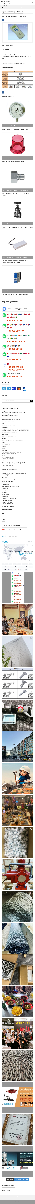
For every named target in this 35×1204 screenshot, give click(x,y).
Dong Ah (4, 498)
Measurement (5, 427)
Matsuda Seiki (13, 452)
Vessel (8, 158)
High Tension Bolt (6, 496)
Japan (4, 12)
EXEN (3, 486)
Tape (3, 423)
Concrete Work (5, 484)
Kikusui (7, 425)
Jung (7, 414)
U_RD (15, 479)
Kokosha (11, 479)
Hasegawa (4, 429)
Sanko (27, 430)
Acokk (3, 462)
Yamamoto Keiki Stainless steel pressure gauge (15, 129)
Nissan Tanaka (19, 440)
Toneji (11, 503)
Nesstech (14, 464)
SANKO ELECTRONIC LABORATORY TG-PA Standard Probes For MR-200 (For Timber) (17, 261)
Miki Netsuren (10, 415)
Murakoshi (22, 462)
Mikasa (12, 486)
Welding (4, 438)
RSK (16, 430)
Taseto (3, 448)
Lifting (3, 411)
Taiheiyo (17, 486)
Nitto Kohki (7, 444)
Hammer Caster (5, 452)
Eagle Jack (11, 412)
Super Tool (4, 421)
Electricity (4, 477)
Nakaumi (4, 503)
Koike (14, 440)
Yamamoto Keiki (11, 125)
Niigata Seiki (5, 430)
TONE (8, 421)
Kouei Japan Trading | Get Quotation (20, 1201)
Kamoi (3, 425)
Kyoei (3, 490)
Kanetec (4, 414)
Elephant (16, 412)
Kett (12, 429)
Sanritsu (19, 452)
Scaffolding (4, 492)
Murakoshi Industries (6, 464)
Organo (6, 465)
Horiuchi (13, 462)
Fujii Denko (4, 436)
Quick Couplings (24, 190)
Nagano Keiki (25, 429)
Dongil (3, 511)
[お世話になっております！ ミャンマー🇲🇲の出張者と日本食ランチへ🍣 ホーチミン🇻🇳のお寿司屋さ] (17, 619)
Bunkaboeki (8, 462)
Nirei (11, 425)
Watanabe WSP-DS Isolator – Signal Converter (15, 294)
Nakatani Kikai (12, 419)
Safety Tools (5, 434)
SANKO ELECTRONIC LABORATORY (17, 257)
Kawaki (9, 429)
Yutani (12, 421)
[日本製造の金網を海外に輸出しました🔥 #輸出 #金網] (17, 938)
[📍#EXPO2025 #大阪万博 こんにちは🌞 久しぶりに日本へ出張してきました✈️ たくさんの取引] (17, 651)
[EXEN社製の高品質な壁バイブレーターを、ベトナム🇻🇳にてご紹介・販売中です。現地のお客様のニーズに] (17, 715)
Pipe (3, 513)
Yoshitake (10, 475)
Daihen (10, 440)
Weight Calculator (6, 1190)
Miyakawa (6, 419)
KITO (10, 414)
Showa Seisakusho (6, 432)
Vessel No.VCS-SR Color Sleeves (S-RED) (13, 161)
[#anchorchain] (17, 1065)
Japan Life (7, 486)
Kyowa (9, 469)
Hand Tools (4, 418)
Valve (3, 472)
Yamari (3, 455)
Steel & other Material (7, 509)
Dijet (3, 444)
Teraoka (14, 425)
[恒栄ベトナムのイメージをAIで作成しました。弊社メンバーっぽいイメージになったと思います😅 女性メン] (17, 778)
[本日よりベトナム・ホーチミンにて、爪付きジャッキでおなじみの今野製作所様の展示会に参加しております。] (17, 1033)
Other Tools (4, 450)
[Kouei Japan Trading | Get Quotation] (8, 3)
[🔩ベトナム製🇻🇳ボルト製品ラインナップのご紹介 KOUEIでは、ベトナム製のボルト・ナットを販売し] (17, 683)
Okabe (7, 494)
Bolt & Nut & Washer (7, 500)
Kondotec (4, 415)
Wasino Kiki (4, 475)
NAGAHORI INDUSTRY (13, 190)
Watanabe (9, 291)
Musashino (14, 469)
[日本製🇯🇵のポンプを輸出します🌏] (17, 874)
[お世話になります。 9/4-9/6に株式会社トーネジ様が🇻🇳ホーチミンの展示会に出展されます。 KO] (17, 1161)
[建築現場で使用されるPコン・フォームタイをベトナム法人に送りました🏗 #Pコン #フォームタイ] (17, 842)
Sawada (24, 473)
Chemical (4, 446)
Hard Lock (4, 502)
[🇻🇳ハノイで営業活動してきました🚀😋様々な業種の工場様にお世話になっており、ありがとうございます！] (17, 1001)
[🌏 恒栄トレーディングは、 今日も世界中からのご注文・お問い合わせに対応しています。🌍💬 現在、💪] (17, 587)
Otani (8, 503)
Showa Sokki (14, 432)
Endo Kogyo (22, 412)
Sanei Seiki (16, 415)
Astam (3, 473)
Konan (17, 462)
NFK (3, 465)
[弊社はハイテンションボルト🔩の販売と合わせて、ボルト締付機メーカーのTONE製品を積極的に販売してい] (17, 1129)
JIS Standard (8, 511)
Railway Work (5, 488)
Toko (6, 490)
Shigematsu (10, 436)
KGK (15, 429)
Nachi (12, 473)
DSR (13, 511)
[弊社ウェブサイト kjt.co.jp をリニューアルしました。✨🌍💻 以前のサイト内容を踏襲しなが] (17, 555)
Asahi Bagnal (5, 479)
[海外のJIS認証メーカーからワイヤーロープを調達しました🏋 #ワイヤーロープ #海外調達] (17, 906)
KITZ (8, 223)
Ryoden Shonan (21, 430)
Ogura (18, 419)
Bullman (4, 494)
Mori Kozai (9, 502)
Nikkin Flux (19, 464)
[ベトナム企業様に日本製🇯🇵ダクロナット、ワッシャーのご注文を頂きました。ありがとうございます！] (17, 969)
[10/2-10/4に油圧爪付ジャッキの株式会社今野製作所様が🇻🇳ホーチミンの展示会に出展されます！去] (17, 1097)
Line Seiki (19, 429)
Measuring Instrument (15, 12)
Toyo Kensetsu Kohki (11, 453)
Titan (15, 436)
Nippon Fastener (13, 498)
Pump (3, 468)
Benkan (3, 515)
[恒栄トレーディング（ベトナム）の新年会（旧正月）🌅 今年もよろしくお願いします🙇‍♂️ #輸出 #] (17, 810)
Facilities (4, 460)
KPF (7, 498)
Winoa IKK (17, 511)
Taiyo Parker (12, 465)
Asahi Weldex (5, 440)
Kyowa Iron (8, 473)
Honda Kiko (4, 469)
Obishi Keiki (11, 430)
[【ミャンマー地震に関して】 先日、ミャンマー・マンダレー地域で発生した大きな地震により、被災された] (17, 746)
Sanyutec (4, 453)
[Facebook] (17, 1196)
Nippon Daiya (18, 473)
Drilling (3, 442)
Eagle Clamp (5, 412)
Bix (2, 419)
